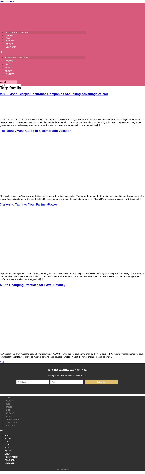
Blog (8, 38)
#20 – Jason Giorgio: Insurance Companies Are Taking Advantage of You (54, 94)
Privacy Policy (12, 419)
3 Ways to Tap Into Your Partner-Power (28, 204)
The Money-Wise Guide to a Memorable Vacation (35, 131)
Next (3, 362)
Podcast (11, 35)
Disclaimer (10, 425)
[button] (43, 52)
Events (10, 41)
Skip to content (7, 1)
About (9, 44)
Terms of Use (12, 422)
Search (3, 82)
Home (8, 398)
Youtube (11, 47)
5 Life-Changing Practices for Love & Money (32, 285)
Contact (10, 413)
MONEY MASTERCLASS (17, 32)
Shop (8, 410)
